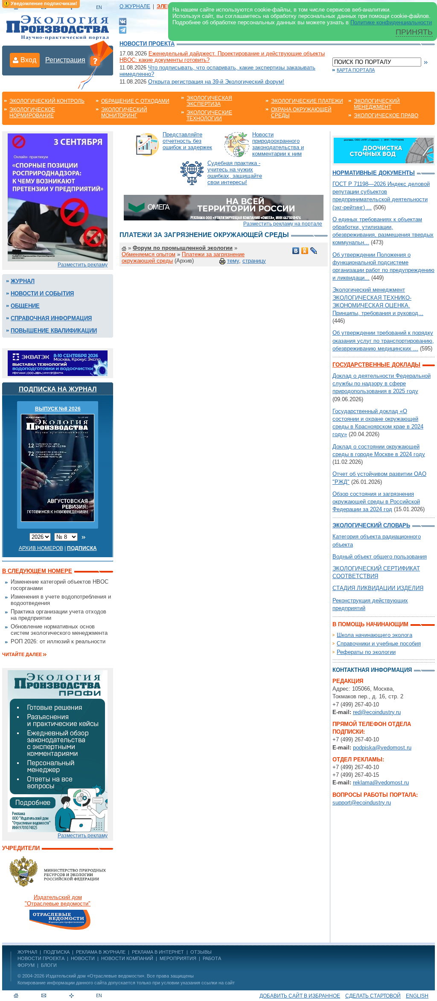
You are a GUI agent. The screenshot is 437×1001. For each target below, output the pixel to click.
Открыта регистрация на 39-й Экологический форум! (216, 81)
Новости (83, 958)
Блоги (49, 965)
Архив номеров (41, 548)
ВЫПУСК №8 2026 (58, 409)
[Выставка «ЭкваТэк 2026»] (58, 362)
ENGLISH (417, 996)
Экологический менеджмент (377, 104)
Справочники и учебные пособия (379, 643)
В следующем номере (37, 571)
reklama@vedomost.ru (381, 782)
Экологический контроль (46, 101)
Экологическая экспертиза (209, 101)
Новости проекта (147, 44)
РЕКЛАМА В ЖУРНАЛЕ (100, 952)
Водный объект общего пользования (379, 556)
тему (233, 260)
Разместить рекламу (83, 265)
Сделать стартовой (373, 996)
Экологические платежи (307, 101)
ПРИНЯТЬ (414, 32)
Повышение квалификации (54, 330)
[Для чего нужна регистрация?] (95, 60)
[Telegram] (122, 29)
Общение (25, 306)
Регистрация (65, 60)
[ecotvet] (58, 750)
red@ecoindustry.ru (377, 712)
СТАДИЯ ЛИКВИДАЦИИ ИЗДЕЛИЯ (377, 588)
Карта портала (356, 69)
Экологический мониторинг (124, 113)
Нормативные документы (373, 173)
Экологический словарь (371, 525)
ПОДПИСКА (57, 952)
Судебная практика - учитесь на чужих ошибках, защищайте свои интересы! (234, 172)
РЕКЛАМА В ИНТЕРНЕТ (158, 952)
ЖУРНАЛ (27, 952)
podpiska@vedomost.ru (382, 747)
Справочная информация (51, 318)
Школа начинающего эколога (374, 635)
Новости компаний (127, 958)
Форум (26, 965)
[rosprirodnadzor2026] (58, 197)
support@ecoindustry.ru (361, 802)
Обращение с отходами (135, 101)
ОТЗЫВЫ (201, 952)
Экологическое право (386, 116)
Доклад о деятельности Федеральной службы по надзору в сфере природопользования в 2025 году (381, 383)
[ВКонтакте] (123, 21)
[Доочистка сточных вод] (384, 150)
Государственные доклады (376, 365)
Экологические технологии (209, 116)
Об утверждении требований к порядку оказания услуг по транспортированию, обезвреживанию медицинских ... (383, 340)
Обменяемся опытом (148, 254)
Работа (212, 958)
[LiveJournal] (313, 250)
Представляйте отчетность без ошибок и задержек (187, 140)
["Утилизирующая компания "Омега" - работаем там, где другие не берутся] (223, 207)
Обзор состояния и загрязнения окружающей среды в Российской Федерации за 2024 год (376, 501)
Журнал (23, 281)
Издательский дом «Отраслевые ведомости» (95, 975)
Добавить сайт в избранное (299, 996)
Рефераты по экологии (366, 652)
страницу (254, 260)
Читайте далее (22, 654)
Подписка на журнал (58, 389)
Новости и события (42, 293)
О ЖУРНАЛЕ (134, 6)
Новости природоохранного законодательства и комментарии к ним (278, 144)
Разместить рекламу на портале (282, 224)
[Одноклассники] (304, 250)
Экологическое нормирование (32, 113)
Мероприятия (178, 958)
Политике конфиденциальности (391, 22)
